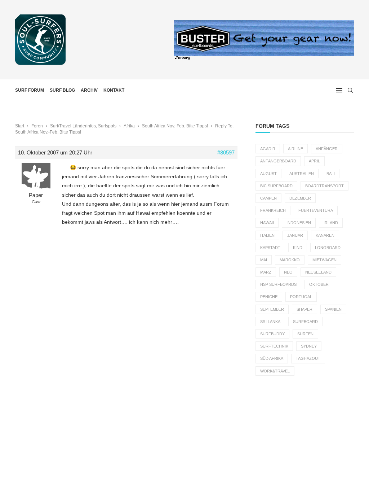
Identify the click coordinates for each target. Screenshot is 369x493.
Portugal (301, 297)
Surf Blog (62, 90)
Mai (263, 260)
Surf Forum (29, 90)
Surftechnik (274, 346)
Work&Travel (275, 371)
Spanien (333, 309)
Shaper (304, 309)
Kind (297, 247)
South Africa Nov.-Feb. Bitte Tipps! (175, 125)
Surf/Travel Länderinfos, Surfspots (83, 125)
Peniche (268, 297)
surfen (305, 334)
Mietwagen (324, 260)
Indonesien (298, 223)
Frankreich (273, 210)
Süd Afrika (271, 358)
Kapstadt (270, 247)
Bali (330, 173)
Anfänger (327, 149)
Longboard (328, 247)
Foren (37, 125)
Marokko (290, 260)
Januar (295, 235)
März (265, 272)
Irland (331, 223)
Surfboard (305, 321)
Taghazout (308, 358)
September (272, 309)
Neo (288, 272)
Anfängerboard (278, 161)
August (268, 173)
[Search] (350, 90)
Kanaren (325, 235)
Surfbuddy (272, 334)
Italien (267, 235)
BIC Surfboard (276, 186)
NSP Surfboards (278, 284)
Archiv (89, 90)
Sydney (309, 346)
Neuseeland (318, 272)
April (314, 161)
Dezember (300, 198)
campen (268, 198)
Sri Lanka (270, 321)
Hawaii (267, 223)
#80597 (226, 152)
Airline (295, 149)
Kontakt (113, 90)
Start (19, 125)
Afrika (129, 125)
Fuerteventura (315, 210)
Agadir (267, 149)
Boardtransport (324, 186)
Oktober (319, 284)
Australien (301, 173)
